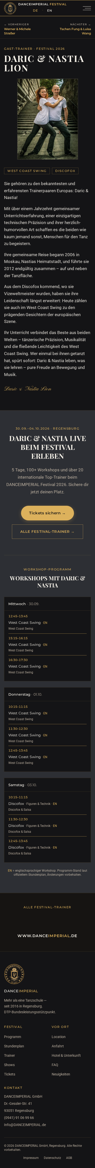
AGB (69, 1158)
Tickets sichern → (47, 513)
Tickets (9, 1074)
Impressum (31, 1158)
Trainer (9, 1055)
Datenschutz (52, 1158)
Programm (12, 1037)
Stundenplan (14, 1046)
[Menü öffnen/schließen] (87, 8)
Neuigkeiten (61, 1074)
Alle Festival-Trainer (47, 907)
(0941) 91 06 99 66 (19, 1118)
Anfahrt (58, 1046)
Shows (9, 1065)
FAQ (55, 1065)
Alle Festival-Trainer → (47, 531)
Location (59, 1037)
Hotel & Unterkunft (66, 1055)
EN (49, 10)
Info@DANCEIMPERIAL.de (24, 1125)
